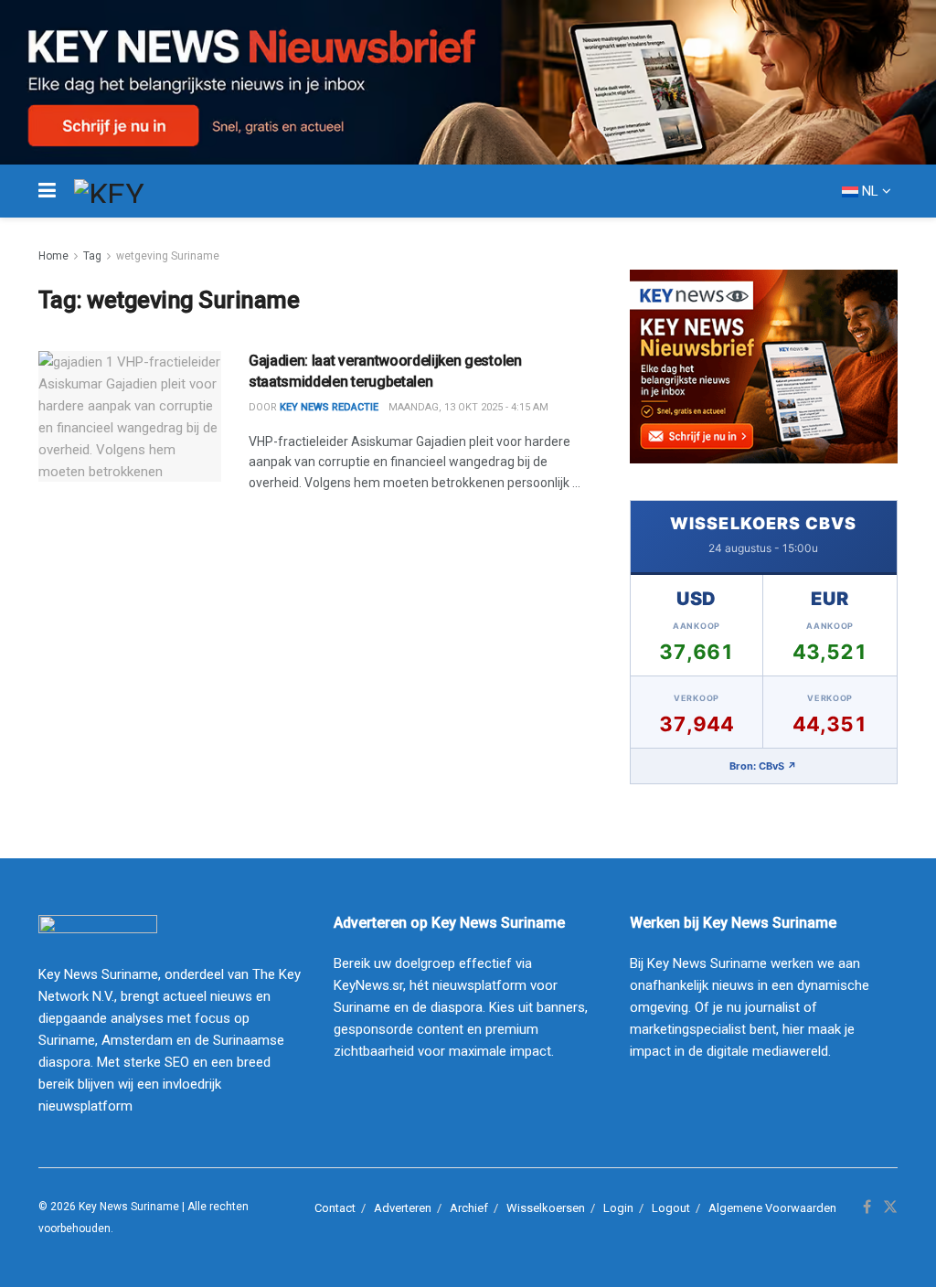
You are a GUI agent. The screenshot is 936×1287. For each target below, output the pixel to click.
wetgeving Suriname (167, 256)
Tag (92, 256)
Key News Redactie (329, 407)
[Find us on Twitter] (890, 1207)
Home (53, 256)
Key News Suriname (129, 1206)
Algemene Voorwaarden (772, 1208)
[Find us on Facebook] (867, 1207)
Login (618, 1208)
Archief (469, 1208)
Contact (335, 1208)
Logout (671, 1208)
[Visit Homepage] (142, 191)
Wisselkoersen (545, 1208)
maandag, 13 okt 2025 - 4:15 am (468, 407)
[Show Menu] (47, 191)
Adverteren (402, 1208)
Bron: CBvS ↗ (763, 766)
